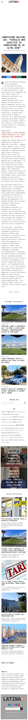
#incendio (19, 422)
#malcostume (13, 428)
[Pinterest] (14, 77)
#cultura (22, 417)
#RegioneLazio (5, 435)
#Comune (16, 414)
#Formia (19, 419)
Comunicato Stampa (8, 50)
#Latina (20, 425)
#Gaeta (15, 422)
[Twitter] (9, 77)
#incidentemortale (11, 425)
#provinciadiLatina (9, 433)
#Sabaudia (18, 435)
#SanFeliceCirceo (5, 437)
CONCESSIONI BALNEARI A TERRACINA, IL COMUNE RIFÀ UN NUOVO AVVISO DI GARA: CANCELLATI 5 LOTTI (13, 647)
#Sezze (3, 440)
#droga (3, 419)
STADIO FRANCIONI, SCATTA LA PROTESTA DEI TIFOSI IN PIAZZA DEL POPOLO (13, 360)
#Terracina (13, 440)
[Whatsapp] (19, 77)
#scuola (15, 437)
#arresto (16, 411)
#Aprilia (10, 411)
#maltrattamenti (21, 428)
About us (18, 716)
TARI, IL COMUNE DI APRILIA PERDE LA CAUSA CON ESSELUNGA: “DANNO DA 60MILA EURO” (13, 583)
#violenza (7, 442)
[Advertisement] (14, 19)
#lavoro (3, 428)
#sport (7, 440)
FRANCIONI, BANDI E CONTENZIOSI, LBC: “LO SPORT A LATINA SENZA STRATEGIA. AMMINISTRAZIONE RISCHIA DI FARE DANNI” (14, 550)
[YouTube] (19, 705)
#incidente (4, 425)
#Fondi (13, 419)
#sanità (10, 437)
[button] (24, 403)
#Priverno (21, 430)
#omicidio (8, 430)
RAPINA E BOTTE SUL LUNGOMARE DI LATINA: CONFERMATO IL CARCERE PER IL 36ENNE (14, 391)
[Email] (24, 77)
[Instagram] (14, 705)
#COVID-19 (16, 417)
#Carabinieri (21, 411)
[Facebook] (4, 77)
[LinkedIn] (16, 705)
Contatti (13, 716)
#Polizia (13, 430)
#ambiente (4, 411)
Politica (23, 50)
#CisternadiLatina (8, 414)
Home (8, 716)
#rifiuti (12, 435)
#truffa (3, 442)
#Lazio (7, 428)
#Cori (11, 417)
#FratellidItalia (5, 422)
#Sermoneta (20, 437)
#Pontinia (17, 430)
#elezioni (8, 419)
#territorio (21, 440)
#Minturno (3, 430)
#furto (10, 422)
